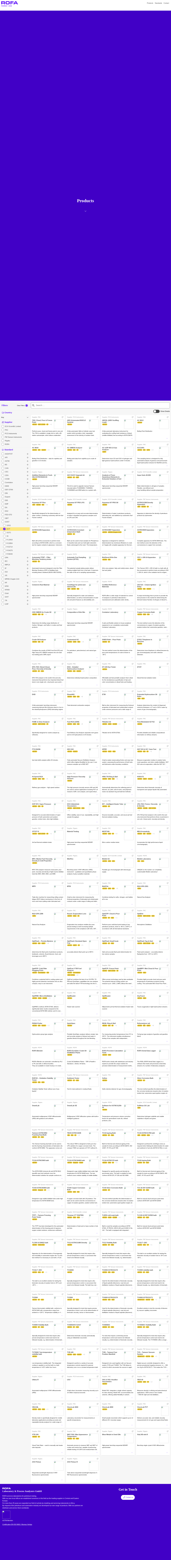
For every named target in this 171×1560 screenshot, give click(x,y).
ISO (6, 572)
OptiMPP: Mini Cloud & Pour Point (147, 969)
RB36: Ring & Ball (109, 1023)
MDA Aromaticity (143, 831)
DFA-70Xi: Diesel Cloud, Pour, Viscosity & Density (41, 668)
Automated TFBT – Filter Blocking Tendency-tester (41, 558)
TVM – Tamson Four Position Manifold (109, 1353)
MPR (34, 886)
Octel (7, 593)
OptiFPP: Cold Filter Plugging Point (39, 969)
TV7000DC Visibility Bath (146, 1325)
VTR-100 (35, 1434)
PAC (6, 430)
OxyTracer (141, 996)
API (6, 457)
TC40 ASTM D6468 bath (41, 1188)
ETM (103, 694)
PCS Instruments (11, 433)
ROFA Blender (37, 1051)
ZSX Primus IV (72, 1462)
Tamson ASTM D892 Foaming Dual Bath (39, 1134)
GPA (6, 557)
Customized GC (73, 639)
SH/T (7, 597)
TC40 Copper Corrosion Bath (76, 1189)
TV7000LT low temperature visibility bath (42, 1353)
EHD (34, 694)
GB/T (7, 518)
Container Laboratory (110, 612)
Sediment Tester (73, 1078)
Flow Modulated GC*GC (146, 722)
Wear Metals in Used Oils (111, 1434)
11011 (9, 525)
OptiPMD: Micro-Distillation (42, 996)
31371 (9, 532)
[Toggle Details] (62, 438)
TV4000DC (106, 1325)
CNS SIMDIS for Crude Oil (41, 612)
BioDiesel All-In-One (109, 557)
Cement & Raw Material (40, 585)
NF (6, 582)
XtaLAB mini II (142, 1434)
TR (6, 600)
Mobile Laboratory (144, 859)
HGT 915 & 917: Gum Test (146, 749)
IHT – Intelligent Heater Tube (112, 804)
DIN (6, 493)
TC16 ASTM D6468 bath (76, 1160)
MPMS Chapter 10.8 (12, 579)
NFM (6, 586)
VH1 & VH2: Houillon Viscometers (110, 1380)
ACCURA (140, 448)
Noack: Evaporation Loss (76, 914)
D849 (7, 486)
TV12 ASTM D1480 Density (77, 1242)
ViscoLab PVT (142, 1407)
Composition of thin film (76, 612)
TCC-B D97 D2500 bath (145, 1188)
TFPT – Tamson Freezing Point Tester (41, 1216)
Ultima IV (35, 1380)
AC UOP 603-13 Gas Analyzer (109, 448)
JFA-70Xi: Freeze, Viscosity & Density (147, 805)
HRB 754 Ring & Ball (110, 777)
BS (6, 464)
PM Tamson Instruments (13, 437)
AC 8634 (35, 448)
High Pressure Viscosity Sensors (76, 777)
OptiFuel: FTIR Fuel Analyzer (74, 969)
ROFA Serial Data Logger (146, 1051)
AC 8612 (140, 420)
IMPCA (7, 565)
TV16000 (70, 1270)
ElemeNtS (71, 694)
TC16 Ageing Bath (109, 1133)
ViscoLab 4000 (107, 1407)
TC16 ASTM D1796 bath (146, 1133)
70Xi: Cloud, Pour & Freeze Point (42, 421)
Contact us (129, 1497)
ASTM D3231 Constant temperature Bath (75, 531)
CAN (6, 468)
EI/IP (6, 504)
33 (7, 536)
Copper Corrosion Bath (146, 612)
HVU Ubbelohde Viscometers (73, 805)
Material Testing (73, 831)
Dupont (7, 497)
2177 (8, 529)
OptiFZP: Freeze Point (110, 968)
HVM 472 (140, 777)
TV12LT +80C (37, 1270)
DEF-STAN (9, 490)
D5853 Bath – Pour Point (111, 639)
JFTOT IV (35, 831)
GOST (7, 522)
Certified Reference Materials (109, 586)
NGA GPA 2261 (142, 886)
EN (6, 507)
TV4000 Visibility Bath (40, 1325)
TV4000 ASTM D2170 (110, 1297)
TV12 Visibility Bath (109, 1242)
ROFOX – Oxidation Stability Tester (42, 1079)
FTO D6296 (36, 749)
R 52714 (10, 547)
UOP (6, 604)
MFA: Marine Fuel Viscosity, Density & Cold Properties (42, 860)
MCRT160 (105, 831)
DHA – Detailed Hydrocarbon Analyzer (75, 668)
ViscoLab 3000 (72, 1407)
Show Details (165, 411)
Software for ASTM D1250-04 (112, 1106)
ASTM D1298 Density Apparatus (145, 503)
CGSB (7, 479)
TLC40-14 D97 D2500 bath (147, 1215)
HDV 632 (70, 749)
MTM (69, 886)
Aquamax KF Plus (39, 502)
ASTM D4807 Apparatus (111, 530)
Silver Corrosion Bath (145, 1078)
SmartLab (35, 1105)
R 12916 (10, 540)
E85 (6, 500)
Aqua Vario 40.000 (144, 475)
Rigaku (7, 441)
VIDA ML (35, 1407)
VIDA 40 (140, 1380)
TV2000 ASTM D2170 (110, 1270)
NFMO (7, 590)
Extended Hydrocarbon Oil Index (147, 695)
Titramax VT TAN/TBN (75, 1215)
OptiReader (71, 996)
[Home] (9, 3)
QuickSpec (71, 1023)
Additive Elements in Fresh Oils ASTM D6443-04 (42, 476)
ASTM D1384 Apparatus (41, 530)
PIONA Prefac (37, 1023)
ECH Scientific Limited (13, 426)
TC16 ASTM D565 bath (40, 1160)
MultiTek (105, 886)
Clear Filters (21, 405)
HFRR (104, 749)
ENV (6, 511)
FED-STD (8, 515)
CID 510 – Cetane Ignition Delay (146, 586)
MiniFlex (70, 859)
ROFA (7, 444)
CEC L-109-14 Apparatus (146, 557)
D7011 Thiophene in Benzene (144, 640)
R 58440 (10, 554)
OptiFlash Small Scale (110, 941)
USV (68, 1380)
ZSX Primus (36, 1462)
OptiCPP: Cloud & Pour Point (111, 914)
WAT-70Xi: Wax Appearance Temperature (77, 1435)
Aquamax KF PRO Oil (110, 502)
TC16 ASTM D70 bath (110, 1160)
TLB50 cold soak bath (110, 1215)
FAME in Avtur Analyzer (41, 722)
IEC (6, 561)
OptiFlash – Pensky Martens (42, 941)
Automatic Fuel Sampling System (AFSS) (76, 558)
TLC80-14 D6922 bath (40, 1242)
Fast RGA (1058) (73, 722)
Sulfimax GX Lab (143, 1105)
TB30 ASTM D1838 (74, 1133)
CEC (6, 472)
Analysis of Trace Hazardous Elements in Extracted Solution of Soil (111, 477)
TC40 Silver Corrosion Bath (112, 1188)
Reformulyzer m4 (143, 1023)
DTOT (139, 667)
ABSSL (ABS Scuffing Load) (110, 421)
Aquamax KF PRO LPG (75, 502)
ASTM (7, 461)
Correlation (9, 482)
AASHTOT (9, 454)
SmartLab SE (72, 1105)
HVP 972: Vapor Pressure (41, 804)
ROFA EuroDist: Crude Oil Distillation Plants (76, 1052)
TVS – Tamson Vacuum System (146, 1353)
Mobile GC (106, 859)
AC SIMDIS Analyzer (74, 448)
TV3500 (70, 1297)
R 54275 (10, 550)
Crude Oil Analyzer (39, 639)
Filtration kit (106, 722)
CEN (6, 475)
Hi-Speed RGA (37, 777)
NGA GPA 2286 (37, 914)
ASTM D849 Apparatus (145, 530)
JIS (6, 575)
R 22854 (10, 543)
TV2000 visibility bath (145, 1270)
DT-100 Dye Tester (109, 667)
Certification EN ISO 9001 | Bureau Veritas (17, 1524)
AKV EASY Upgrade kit (76, 475)
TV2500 (35, 1297)
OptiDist (140, 914)
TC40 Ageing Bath (144, 1160)
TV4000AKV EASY (74, 1325)
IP (5, 568)
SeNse (104, 1078)
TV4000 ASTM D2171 (145, 1297)
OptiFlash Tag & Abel (145, 941)
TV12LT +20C (142, 1242)
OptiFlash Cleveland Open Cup (77, 942)
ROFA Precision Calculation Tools (112, 1052)
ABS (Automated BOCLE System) (76, 421)
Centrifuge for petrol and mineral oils (76, 586)
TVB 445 (70, 1352)
